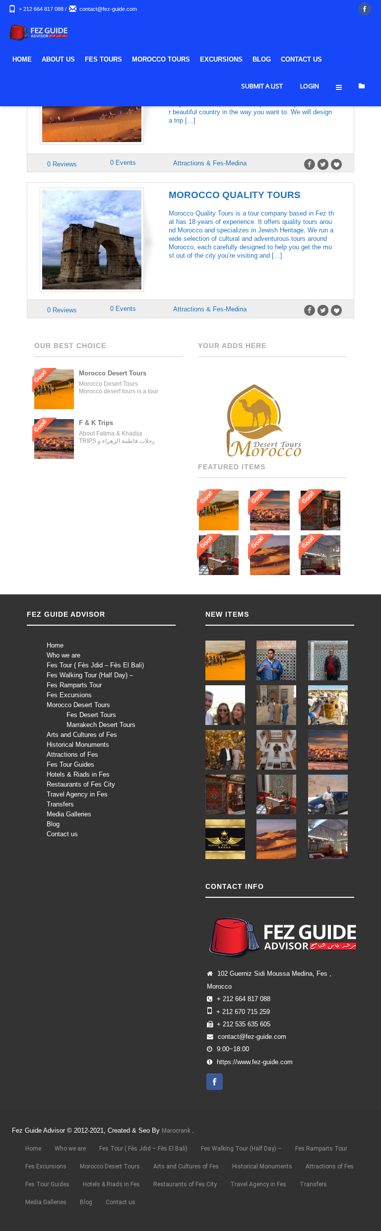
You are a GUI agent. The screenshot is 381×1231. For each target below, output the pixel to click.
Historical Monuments (78, 744)
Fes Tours (103, 59)
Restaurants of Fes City (81, 784)
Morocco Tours (161, 59)
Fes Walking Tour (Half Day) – (90, 675)
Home (22, 59)
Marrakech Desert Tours (100, 724)
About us (58, 59)
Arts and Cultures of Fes (82, 734)
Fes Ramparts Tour (74, 685)
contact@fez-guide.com (108, 9)
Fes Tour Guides (70, 764)
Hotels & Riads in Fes (78, 774)
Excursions (221, 59)
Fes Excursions (69, 695)
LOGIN (309, 85)
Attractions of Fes (72, 754)
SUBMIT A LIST (262, 85)
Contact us (62, 834)
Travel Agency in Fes (77, 794)
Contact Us (301, 59)
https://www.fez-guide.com (255, 1062)
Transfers (60, 804)
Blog (262, 59)
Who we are (63, 655)
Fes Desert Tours (91, 715)
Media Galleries (69, 814)
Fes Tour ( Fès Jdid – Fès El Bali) (95, 665)
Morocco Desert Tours (78, 705)
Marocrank (177, 1130)
